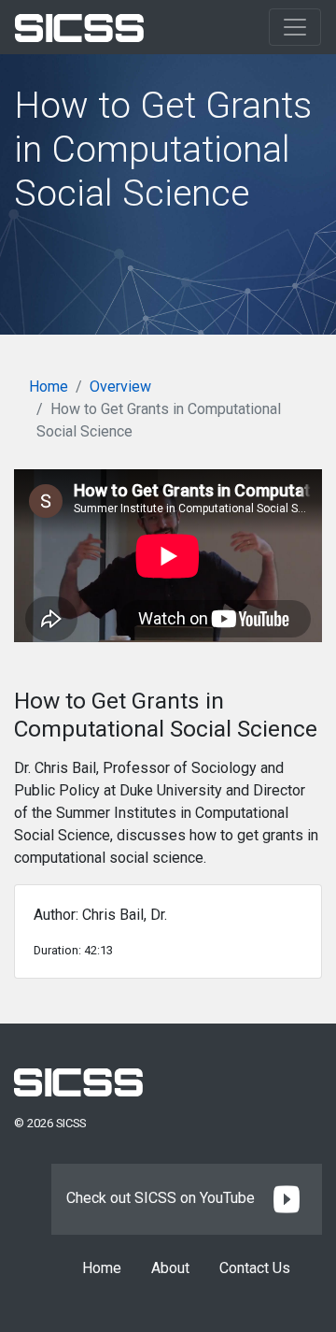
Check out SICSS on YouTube (162, 1198)
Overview (120, 386)
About (170, 1268)
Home (48, 386)
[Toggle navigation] (295, 27)
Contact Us (254, 1268)
